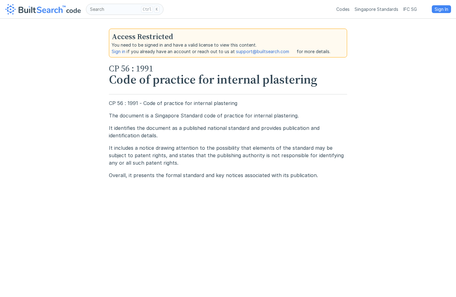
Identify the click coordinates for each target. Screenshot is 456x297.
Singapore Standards (376, 9)
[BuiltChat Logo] (43, 9)
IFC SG (410, 9)
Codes (343, 9)
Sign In (441, 9)
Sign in (118, 51)
